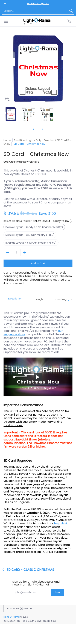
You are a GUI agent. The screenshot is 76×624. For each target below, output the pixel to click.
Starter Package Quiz (38, 3)
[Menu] (6, 21)
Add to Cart (38, 263)
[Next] (70, 68)
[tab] (15, 299)
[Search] (71, 10)
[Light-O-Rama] (37, 21)
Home (7, 140)
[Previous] (6, 68)
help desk (61, 523)
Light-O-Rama (12, 616)
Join (57, 592)
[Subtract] (8, 252)
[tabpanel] (38, 432)
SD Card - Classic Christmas (30, 569)
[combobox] (35, 10)
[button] (69, 21)
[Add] (25, 252)
